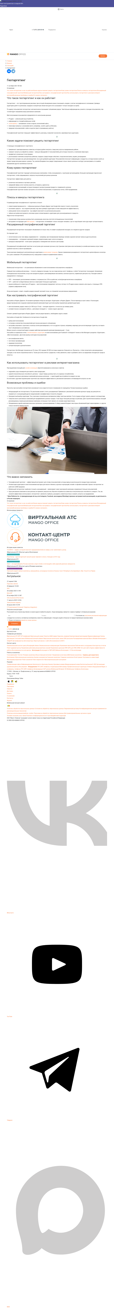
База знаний (46, 648)
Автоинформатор (18, 641)
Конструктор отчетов (99, 645)
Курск (11, 29)
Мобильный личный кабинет (34, 638)
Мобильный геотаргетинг (32, 93)
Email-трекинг (78, 657)
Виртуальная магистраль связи (53, 638)
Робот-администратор (14, 648)
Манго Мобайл (93, 638)
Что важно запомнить (40, 95)
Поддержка (52, 30)
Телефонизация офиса (14, 664)
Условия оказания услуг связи (16, 715)
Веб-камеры (63, 666)
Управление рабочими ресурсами (31, 648)
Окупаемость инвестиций (91, 657)
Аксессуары (84, 669)
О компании (10, 696)
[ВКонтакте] (9, 71)
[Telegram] (13, 71)
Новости (9, 689)
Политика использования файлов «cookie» (20, 713)
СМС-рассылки (68, 638)
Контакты (10, 698)
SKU (8, 588)
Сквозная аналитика (54, 657)
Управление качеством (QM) (61, 655)
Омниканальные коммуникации (49, 645)
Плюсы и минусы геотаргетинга (87, 90)
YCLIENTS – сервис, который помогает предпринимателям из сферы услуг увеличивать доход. (37, 550)
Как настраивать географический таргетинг (53, 93)
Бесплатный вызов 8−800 (88, 664)
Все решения (23, 666)
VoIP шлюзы (47, 669)
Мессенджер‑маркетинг (14, 659)
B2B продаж (30, 221)
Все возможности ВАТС (57, 641)
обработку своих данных (29, 620)
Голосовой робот (12, 655)
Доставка (10, 691)
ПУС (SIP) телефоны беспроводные (32, 669)
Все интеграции (76, 650)
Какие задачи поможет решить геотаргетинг (47, 90)
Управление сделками (58, 648)
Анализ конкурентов (40, 657)
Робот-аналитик (27, 659)
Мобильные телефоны (74, 669)
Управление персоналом (67, 645)
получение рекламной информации (96, 615)
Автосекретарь (29, 641)
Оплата (9, 693)
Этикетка (46, 636)
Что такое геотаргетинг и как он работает (20, 90)
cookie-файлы (13, 123)
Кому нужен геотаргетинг (69, 90)
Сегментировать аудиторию (36, 332)
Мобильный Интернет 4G (59, 669)
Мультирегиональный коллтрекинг (55, 659)
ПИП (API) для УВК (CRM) (73, 648)
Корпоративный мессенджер (78, 636)
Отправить (14, 623)
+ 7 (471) (38, 30)
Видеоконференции (94, 636)
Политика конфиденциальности (36, 715)
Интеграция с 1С (66, 650)
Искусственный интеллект (44, 655)
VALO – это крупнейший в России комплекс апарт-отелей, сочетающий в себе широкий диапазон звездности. (41, 564)
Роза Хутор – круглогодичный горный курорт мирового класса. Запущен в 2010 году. (34, 557)
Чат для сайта (85, 648)
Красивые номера (59, 664)
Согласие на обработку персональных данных (49, 708)
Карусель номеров (63, 636)
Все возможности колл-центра (21, 650)
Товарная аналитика (67, 657)
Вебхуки (58, 650)
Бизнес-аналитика (76, 655)
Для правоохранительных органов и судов (77, 713)
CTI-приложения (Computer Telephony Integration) (22, 607)
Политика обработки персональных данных (20, 708)
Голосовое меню (20, 638)
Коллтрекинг (11, 657)
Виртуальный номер (37, 636)
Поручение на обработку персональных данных (49, 713)
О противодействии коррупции (56, 715)
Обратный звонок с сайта (42, 641)
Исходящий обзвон (33, 645)
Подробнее (3, 6)
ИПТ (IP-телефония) (24, 636)
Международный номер (72, 664)
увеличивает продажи (51, 252)
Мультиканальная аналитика (24, 657)
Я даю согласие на (23, 620)
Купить (103, 56)
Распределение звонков (81, 638)
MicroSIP (9, 593)
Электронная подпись (14, 602)
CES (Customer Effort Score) (15, 598)
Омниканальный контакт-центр (17, 645)
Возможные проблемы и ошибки (23, 95)
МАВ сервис (54, 636)
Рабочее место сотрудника (84, 645)
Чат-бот (20, 655)
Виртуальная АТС (12, 636)
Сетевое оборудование (94, 666)
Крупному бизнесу (47, 664)
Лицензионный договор (71, 708)
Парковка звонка (12, 584)
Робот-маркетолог (38, 659)
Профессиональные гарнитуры (77, 666)
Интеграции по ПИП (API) (48, 650)
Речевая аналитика (29, 655)
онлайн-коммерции (31, 368)
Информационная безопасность (31, 664)
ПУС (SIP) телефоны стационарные (48, 666)
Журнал (9, 700)
